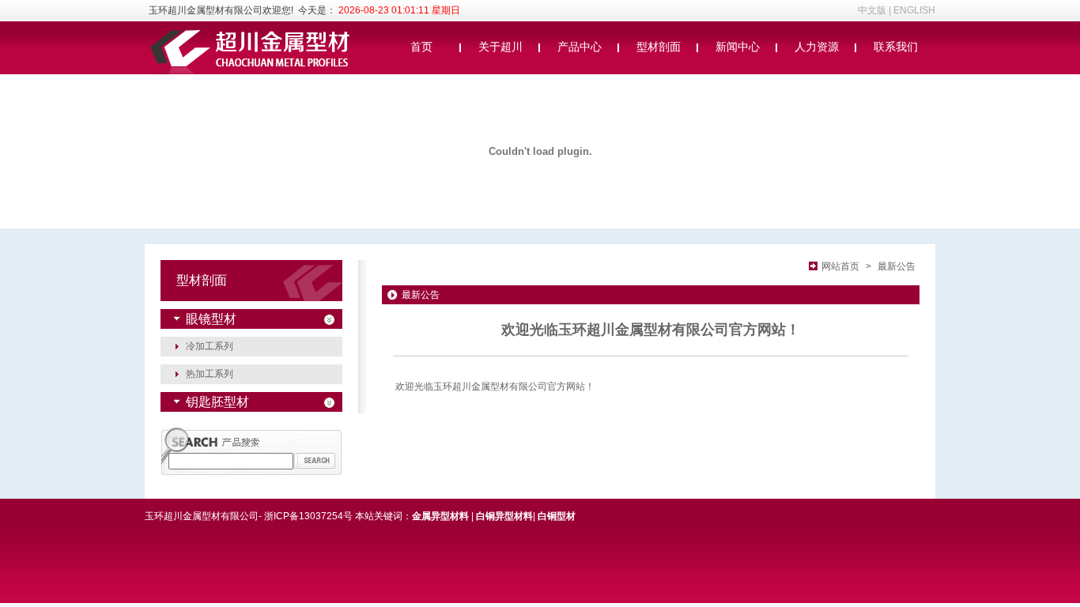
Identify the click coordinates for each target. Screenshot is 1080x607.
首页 (421, 46)
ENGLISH (914, 10)
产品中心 (579, 46)
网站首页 (840, 266)
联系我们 (896, 46)
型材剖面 (658, 46)
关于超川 (500, 46)
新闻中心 (738, 46)
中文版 (872, 10)
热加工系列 (209, 373)
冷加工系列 (209, 346)
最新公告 (897, 266)
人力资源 (817, 46)
